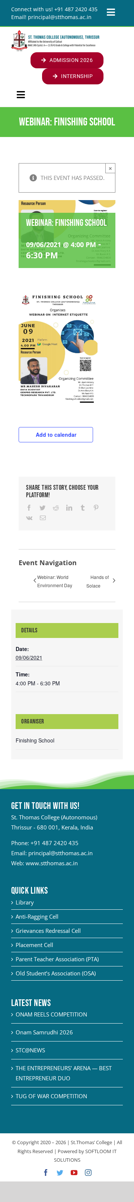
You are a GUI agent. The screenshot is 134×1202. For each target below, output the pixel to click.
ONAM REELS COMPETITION (51, 1014)
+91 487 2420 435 (55, 843)
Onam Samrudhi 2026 (44, 1032)
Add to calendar (56, 434)
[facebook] (45, 1172)
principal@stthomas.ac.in (60, 853)
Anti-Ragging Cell (37, 916)
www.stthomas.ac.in (52, 863)
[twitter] (60, 1172)
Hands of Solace (97, 581)
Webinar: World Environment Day (54, 581)
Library (25, 902)
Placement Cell (34, 945)
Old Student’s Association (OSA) (56, 973)
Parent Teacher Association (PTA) (57, 959)
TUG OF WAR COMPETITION (51, 1096)
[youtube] (74, 1172)
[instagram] (88, 1172)
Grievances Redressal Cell (48, 930)
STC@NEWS (30, 1050)
